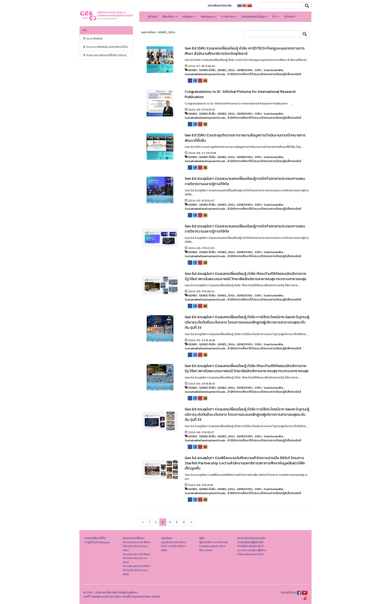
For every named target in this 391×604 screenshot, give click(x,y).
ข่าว (85, 30)
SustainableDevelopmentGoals (205, 74)
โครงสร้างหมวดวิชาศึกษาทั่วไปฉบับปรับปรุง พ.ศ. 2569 (136, 570)
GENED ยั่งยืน (207, 70)
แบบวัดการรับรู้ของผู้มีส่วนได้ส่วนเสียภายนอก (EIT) (251, 552)
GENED (192, 70)
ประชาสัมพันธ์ (94, 38)
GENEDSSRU (245, 70)
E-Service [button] (228, 16)
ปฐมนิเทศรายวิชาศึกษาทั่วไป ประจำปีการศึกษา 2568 (173, 546)
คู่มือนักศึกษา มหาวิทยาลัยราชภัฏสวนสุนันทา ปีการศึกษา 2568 (213, 546)
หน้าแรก (152, 16)
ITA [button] (274, 16)
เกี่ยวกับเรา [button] (169, 16)
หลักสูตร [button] (188, 16)
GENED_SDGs (226, 70)
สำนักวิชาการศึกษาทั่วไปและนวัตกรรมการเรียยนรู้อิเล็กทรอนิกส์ (264, 74)
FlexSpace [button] (207, 16)
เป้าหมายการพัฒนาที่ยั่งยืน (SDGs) (106, 55)
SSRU (258, 70)
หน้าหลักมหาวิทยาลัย (220, 5)
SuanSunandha (273, 70)
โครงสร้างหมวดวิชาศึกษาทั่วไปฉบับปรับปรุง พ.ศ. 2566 (136, 558)
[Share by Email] (205, 80)
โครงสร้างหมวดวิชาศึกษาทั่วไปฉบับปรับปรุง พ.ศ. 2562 (136, 546)
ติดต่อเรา (289, 16)
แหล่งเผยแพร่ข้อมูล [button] (254, 16)
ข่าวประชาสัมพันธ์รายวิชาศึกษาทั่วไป (107, 47)
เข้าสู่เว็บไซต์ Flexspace (97, 542)
